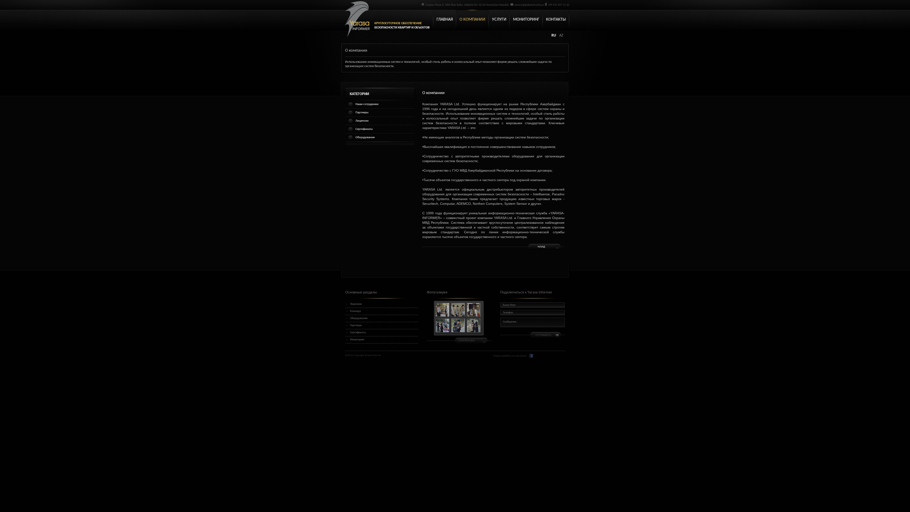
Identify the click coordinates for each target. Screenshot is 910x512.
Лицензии (362, 120)
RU (554, 35)
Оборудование (365, 137)
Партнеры (362, 112)
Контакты (556, 19)
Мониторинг (526, 19)
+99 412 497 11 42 (558, 5)
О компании (472, 19)
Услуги (499, 19)
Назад (541, 247)
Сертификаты (364, 129)
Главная (445, 19)
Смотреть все (467, 340)
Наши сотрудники (366, 104)
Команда (355, 311)
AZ (561, 35)
